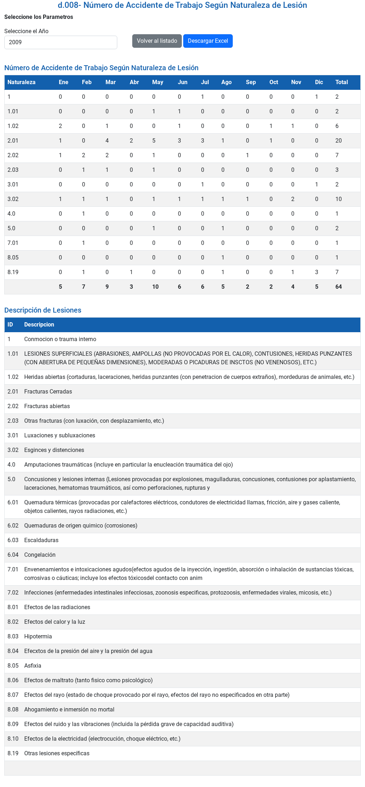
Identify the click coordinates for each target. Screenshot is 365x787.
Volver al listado (157, 40)
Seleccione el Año (26, 31)
